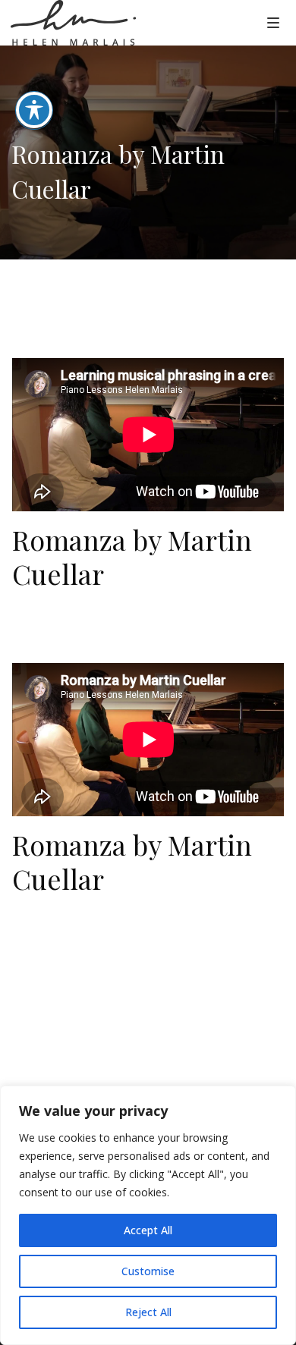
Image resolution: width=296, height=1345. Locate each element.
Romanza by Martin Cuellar (132, 556)
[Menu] (273, 22)
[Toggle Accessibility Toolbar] (34, 110)
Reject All (148, 1312)
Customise (148, 1271)
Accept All (148, 1230)
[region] (148, 1215)
